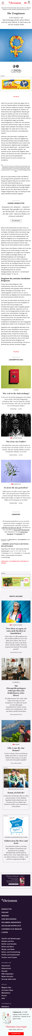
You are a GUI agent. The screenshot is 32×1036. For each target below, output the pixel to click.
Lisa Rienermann (17, 71)
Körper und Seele (8, 949)
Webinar (5, 916)
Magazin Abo (6, 987)
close (30, 1009)
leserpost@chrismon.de (21, 530)
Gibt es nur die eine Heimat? (16, 749)
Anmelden (28, 2)
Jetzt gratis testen (15, 1033)
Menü (3, 3)
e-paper (5, 932)
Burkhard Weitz (13, 503)
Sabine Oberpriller (14, 714)
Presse (4, 996)
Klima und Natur (8, 947)
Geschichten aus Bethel (16, 789)
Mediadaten (6, 993)
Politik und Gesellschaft (11, 955)
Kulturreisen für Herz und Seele (16, 842)
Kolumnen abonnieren (11, 922)
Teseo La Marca (14, 763)
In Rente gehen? (17, 625)
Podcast (5, 912)
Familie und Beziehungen (11, 939)
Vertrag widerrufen (9, 979)
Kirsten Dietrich (13, 455)
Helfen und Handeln (9, 944)
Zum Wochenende (9, 919)
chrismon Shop (7, 990)
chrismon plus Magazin (12, 929)
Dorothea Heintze (14, 652)
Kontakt (4, 971)
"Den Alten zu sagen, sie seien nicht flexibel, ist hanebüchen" (16, 631)
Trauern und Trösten (9, 957)
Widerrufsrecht (7, 976)
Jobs (3, 998)
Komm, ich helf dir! (16, 792)
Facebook (10, 534)
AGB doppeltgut (7, 974)
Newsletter (7, 909)
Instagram (24, 532)
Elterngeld (16, 682)
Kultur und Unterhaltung (11, 952)
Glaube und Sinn (8, 941)
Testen (24, 2)
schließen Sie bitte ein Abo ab (11, 528)
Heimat (17, 744)
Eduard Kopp (17, 70)
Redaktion (5, 1007)
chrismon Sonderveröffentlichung (16, 837)
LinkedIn (19, 534)
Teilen (15, 96)
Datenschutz (6, 968)
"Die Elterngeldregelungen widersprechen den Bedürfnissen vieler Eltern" (16, 691)
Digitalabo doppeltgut (11, 926)
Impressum (6, 966)
